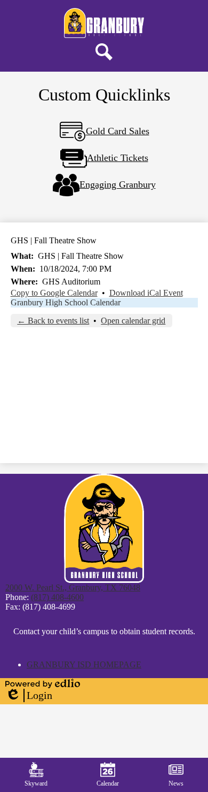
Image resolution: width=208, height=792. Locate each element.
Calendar (108, 783)
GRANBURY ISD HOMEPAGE (84, 664)
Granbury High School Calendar (66, 302)
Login (28, 695)
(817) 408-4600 (57, 597)
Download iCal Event (146, 292)
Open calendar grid (133, 320)
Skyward (36, 783)
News (176, 783)
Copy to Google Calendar (54, 292)
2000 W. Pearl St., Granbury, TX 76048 (72, 587)
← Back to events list (53, 320)
